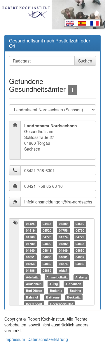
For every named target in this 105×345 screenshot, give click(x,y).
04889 (47, 270)
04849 (63, 250)
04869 (47, 264)
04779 (80, 237)
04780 (30, 244)
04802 (63, 244)
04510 (80, 223)
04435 (47, 223)
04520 (47, 230)
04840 (30, 250)
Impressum (14, 339)
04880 (80, 264)
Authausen (73, 284)
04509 (63, 223)
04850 (80, 250)
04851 (30, 257)
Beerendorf (34, 304)
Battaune (53, 297)
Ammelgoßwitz (57, 277)
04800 (47, 244)
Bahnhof (32, 297)
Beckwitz (73, 297)
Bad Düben (34, 290)
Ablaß (63, 270)
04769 (30, 237)
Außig (53, 284)
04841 (47, 250)
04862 (80, 257)
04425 (30, 223)
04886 (30, 270)
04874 (63, 264)
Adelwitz (32, 277)
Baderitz (56, 290)
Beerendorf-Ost (61, 304)
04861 (63, 257)
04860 (47, 257)
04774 (63, 237)
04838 (80, 244)
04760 (80, 230)
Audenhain (33, 284)
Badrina (75, 290)
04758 (63, 230)
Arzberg (81, 277)
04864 (30, 264)
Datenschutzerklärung (47, 339)
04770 (47, 237)
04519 (30, 230)
